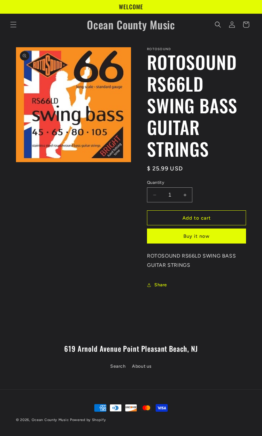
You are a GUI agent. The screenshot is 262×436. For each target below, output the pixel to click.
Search (118, 366)
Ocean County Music (50, 420)
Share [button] (160, 285)
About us (142, 366)
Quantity (155, 182)
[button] (13, 25)
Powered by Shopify (88, 420)
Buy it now (196, 236)
